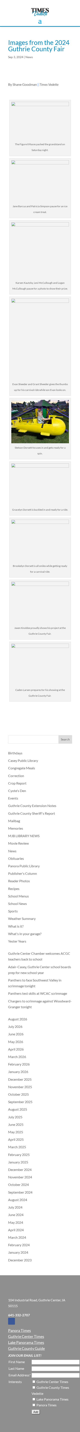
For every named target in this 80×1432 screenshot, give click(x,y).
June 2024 (15, 1215)
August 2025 (17, 1109)
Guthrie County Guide (26, 1348)
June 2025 (15, 1124)
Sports (13, 911)
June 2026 (15, 1034)
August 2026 (17, 1019)
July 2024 (15, 1207)
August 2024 (17, 1200)
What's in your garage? (24, 934)
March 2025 (17, 1147)
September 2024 (20, 1192)
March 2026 (17, 1057)
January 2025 (18, 1162)
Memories (15, 828)
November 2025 (20, 1087)
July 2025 (15, 1117)
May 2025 (15, 1132)
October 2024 (18, 1184)
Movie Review (18, 843)
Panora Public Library (24, 866)
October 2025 (18, 1094)
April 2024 (16, 1230)
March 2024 (17, 1237)
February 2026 (19, 1064)
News (29, 57)
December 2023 (20, 1260)
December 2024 (20, 1169)
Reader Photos (19, 881)
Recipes (13, 889)
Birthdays (15, 753)
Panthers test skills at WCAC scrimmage (37, 993)
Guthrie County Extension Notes (32, 806)
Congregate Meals (21, 768)
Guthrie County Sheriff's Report (31, 813)
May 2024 (15, 1222)
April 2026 (16, 1049)
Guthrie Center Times (26, 1336)
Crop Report (17, 783)
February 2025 (19, 1155)
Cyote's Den (17, 791)
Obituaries (16, 858)
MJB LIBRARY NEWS (23, 836)
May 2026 (15, 1042)
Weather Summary (22, 918)
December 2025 (20, 1079)
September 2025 (20, 1102)
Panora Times (19, 1330)
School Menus (18, 896)
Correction (16, 776)
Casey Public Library (23, 760)
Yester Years (17, 941)
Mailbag (14, 821)
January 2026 (18, 1072)
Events (13, 798)
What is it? (15, 926)
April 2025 (16, 1139)
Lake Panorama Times (26, 1342)
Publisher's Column (22, 873)
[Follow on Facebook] (11, 1321)
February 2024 (19, 1245)
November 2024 (20, 1177)
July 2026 (15, 1026)
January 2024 (18, 1252)
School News (17, 903)
